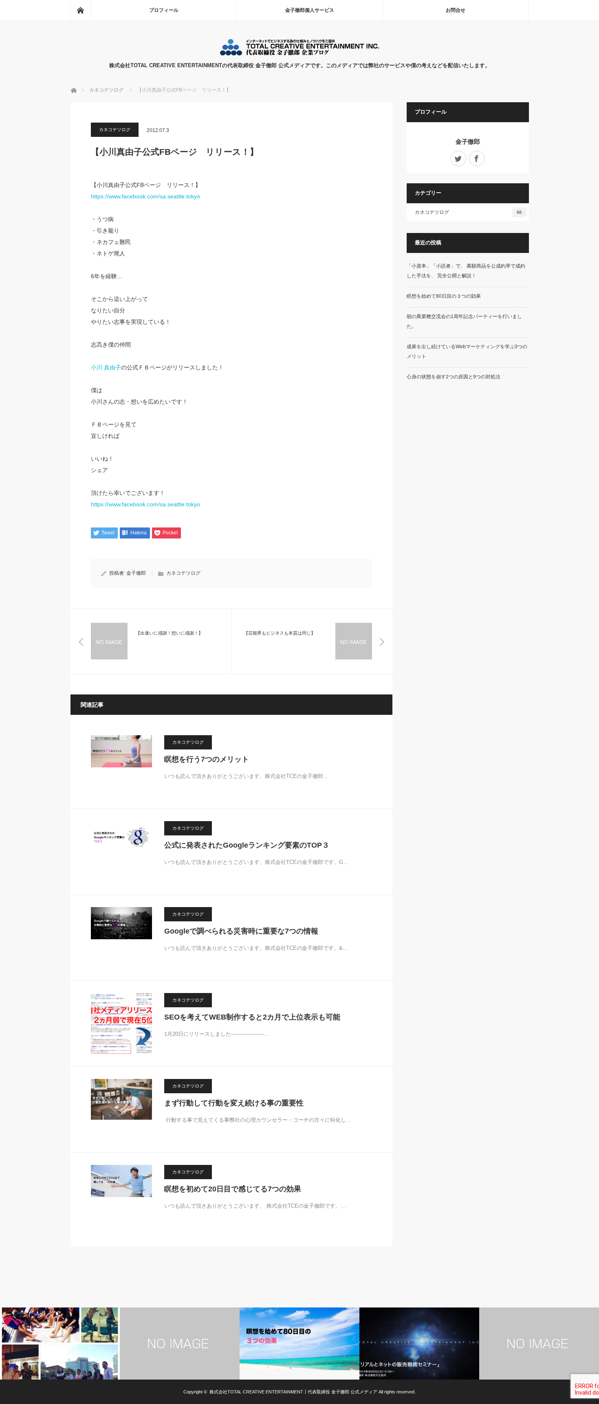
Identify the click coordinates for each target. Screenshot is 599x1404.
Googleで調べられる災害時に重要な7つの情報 (241, 931)
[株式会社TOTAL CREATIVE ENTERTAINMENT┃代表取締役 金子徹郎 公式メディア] (299, 53)
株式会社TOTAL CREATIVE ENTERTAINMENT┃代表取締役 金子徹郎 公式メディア (293, 1391)
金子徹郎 (136, 573)
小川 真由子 (106, 367)
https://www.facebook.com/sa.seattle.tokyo (145, 196)
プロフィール (163, 10)
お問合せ (455, 10)
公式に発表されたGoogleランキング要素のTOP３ (246, 845)
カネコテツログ (114, 129)
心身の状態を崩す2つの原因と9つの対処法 (453, 377)
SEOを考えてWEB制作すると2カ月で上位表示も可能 (252, 1017)
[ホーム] (80, 10)
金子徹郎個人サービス (309, 10)
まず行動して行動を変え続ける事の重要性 (234, 1103)
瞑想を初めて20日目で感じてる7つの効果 (232, 1189)
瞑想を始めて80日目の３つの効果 (444, 296)
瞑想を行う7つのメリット (206, 759)
